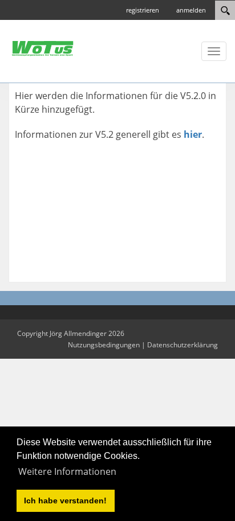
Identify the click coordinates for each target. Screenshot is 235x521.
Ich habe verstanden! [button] (65, 500)
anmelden (191, 10)
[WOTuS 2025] (43, 48)
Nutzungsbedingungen (104, 345)
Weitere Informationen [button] (67, 471)
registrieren (142, 10)
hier (193, 134)
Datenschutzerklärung (182, 345)
